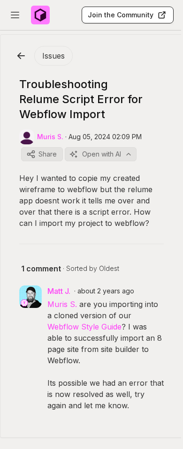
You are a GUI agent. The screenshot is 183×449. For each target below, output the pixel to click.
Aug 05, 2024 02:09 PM (105, 137)
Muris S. (62, 304)
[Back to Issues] (21, 55)
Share (47, 154)
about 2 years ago (105, 291)
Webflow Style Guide (84, 326)
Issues (53, 55)
